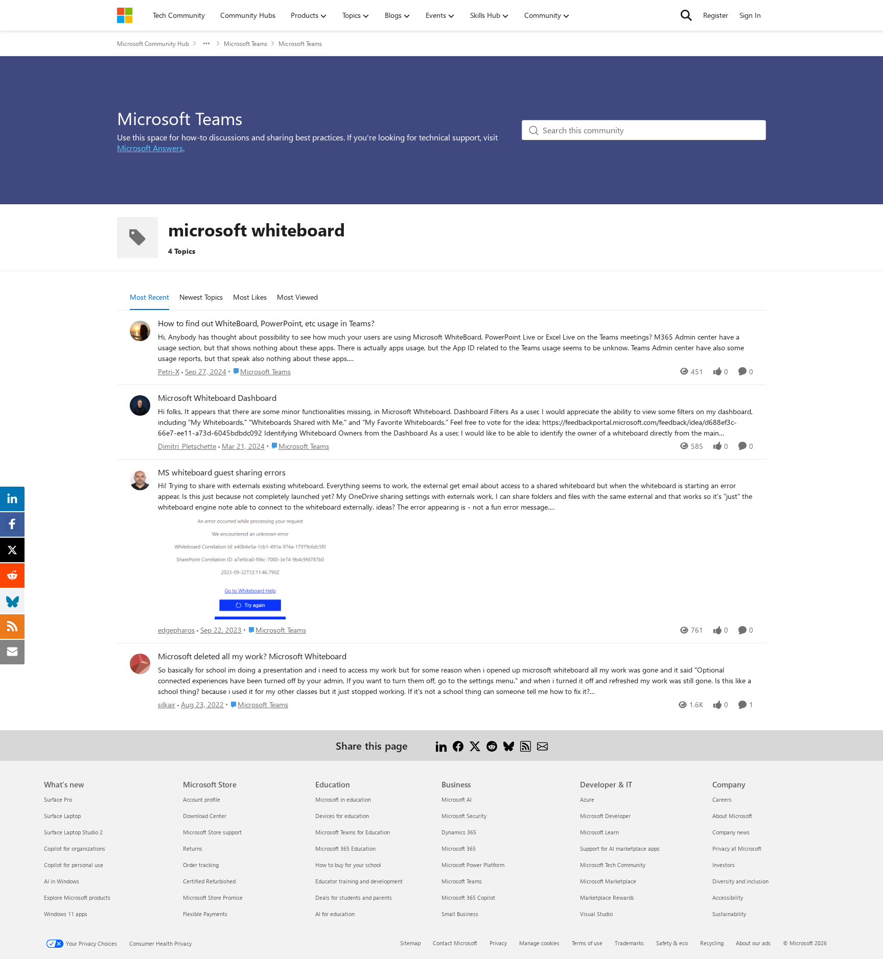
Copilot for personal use (73, 865)
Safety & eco (672, 943)
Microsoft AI (457, 799)
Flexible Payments (205, 914)
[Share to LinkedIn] (441, 745)
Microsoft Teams (245, 43)
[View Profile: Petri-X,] (140, 331)
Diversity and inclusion (740, 881)
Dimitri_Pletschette (187, 446)
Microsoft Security (464, 816)
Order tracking (201, 865)
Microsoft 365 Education (345, 848)
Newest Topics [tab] (201, 297)
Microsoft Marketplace (608, 881)
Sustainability (729, 914)
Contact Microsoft (455, 943)
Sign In (750, 15)
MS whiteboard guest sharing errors (222, 472)
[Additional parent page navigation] (206, 43)
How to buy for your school (348, 865)
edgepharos (176, 630)
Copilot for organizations (74, 848)
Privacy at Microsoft (736, 848)
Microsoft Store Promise (213, 897)
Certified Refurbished (209, 881)
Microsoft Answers (150, 147)
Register (715, 15)
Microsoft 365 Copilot (468, 897)
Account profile (201, 799)
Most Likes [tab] (250, 297)
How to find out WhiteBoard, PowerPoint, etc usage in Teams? (266, 323)
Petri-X (168, 371)
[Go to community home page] (124, 15)
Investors (723, 865)
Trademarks (629, 943)
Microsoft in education (343, 799)
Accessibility (727, 897)
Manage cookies (539, 943)
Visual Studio (596, 914)
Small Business (460, 914)
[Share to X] (475, 745)
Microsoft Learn (599, 832)
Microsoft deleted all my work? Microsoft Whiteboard (252, 656)
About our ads (753, 943)
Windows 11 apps (65, 914)
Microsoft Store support (212, 832)
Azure (587, 799)
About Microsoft (732, 816)
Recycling (712, 943)
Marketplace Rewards (607, 897)
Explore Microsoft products (77, 897)
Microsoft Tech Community (612, 865)
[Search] (686, 15)
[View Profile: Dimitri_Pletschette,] (140, 405)
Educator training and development (359, 881)
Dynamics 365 (459, 832)
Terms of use (587, 943)
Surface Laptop (62, 816)
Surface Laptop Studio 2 (73, 832)
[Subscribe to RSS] (525, 745)
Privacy (498, 943)
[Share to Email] (542, 745)
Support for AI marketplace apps (620, 848)
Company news (731, 832)
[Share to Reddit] (491, 745)
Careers (722, 799)
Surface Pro (58, 799)
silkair (166, 704)
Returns (192, 848)
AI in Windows (61, 881)
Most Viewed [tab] (297, 297)
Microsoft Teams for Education (352, 832)
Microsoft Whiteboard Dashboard (217, 398)
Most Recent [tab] (149, 297)
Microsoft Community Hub (153, 43)
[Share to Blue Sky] (508, 745)
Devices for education (342, 816)
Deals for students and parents (353, 897)
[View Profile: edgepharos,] (140, 480)
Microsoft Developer (605, 816)
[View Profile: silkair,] (140, 664)
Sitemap (410, 943)
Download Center (204, 816)
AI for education (335, 914)
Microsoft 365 (459, 848)
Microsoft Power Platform (473, 865)
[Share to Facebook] (458, 745)
